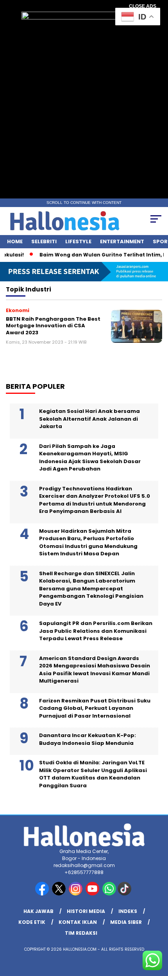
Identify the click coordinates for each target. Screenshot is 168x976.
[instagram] (76, 894)
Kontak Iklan (78, 922)
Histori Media (86, 911)
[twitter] (59, 894)
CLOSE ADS (142, 6)
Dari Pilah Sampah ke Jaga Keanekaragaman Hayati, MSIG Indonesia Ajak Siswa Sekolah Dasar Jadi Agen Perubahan (90, 457)
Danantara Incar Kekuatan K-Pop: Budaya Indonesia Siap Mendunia (87, 739)
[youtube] (93, 894)
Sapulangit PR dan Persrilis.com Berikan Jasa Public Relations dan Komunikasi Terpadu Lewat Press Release (95, 631)
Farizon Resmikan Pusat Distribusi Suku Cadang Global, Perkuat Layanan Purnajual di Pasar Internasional (94, 708)
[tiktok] (125, 894)
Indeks (127, 911)
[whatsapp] (109, 894)
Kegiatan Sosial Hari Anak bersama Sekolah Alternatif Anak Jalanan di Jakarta (89, 418)
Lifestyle (78, 241)
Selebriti (44, 241)
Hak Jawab (38, 911)
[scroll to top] (156, 931)
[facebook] (42, 894)
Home (15, 241)
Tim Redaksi (81, 933)
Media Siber (126, 922)
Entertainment (122, 241)
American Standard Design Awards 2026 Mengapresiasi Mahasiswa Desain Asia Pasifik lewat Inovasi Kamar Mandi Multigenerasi (94, 670)
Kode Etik (31, 922)
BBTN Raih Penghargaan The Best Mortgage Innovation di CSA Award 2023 (53, 325)
